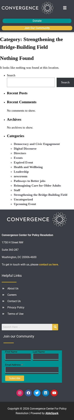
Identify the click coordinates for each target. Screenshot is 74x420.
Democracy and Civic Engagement (37, 144)
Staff (17, 190)
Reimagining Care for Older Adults (37, 185)
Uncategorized (23, 199)
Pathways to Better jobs (29, 181)
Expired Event (23, 162)
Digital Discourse (25, 148)
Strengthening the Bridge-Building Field (40, 194)
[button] (64, 8)
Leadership (21, 171)
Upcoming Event (25, 204)
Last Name (39, 351)
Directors (20, 153)
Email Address (14, 364)
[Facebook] (28, 393)
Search (11, 75)
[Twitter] (37, 393)
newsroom (20, 176)
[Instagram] (19, 393)
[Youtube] (54, 393)
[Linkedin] (45, 393)
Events (18, 158)
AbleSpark (52, 413)
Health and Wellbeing (28, 167)
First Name (11, 351)
